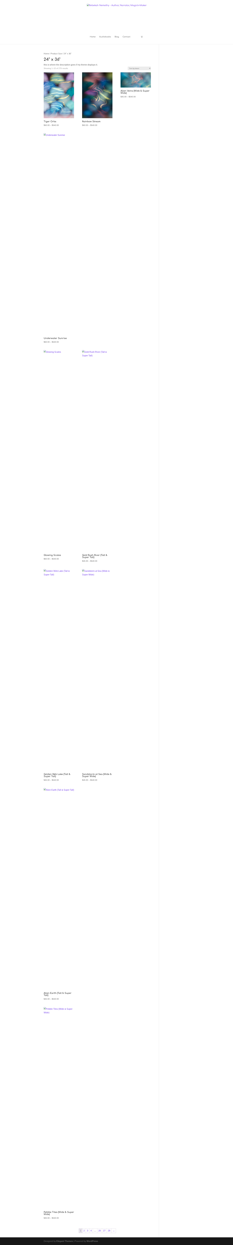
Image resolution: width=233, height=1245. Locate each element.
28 (109, 1231)
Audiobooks (105, 37)
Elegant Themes (64, 1241)
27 (104, 1231)
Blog (117, 37)
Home (93, 37)
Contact (126, 37)
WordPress (92, 1241)
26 (99, 1231)
